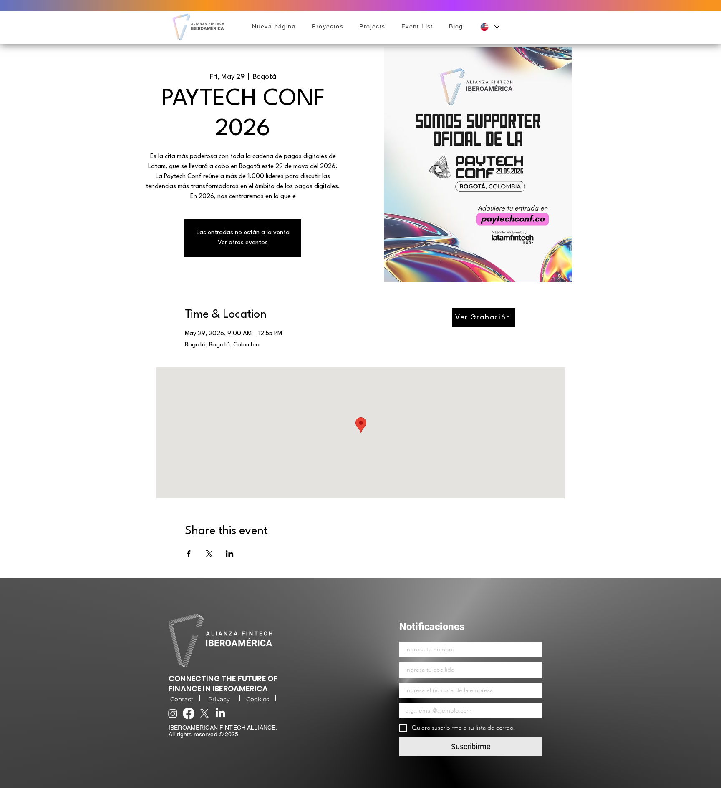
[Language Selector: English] (489, 27)
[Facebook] (188, 713)
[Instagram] (173, 713)
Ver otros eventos (243, 243)
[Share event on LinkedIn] (230, 553)
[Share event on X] (209, 553)
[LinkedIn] (220, 713)
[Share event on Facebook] (189, 553)
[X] (204, 713)
